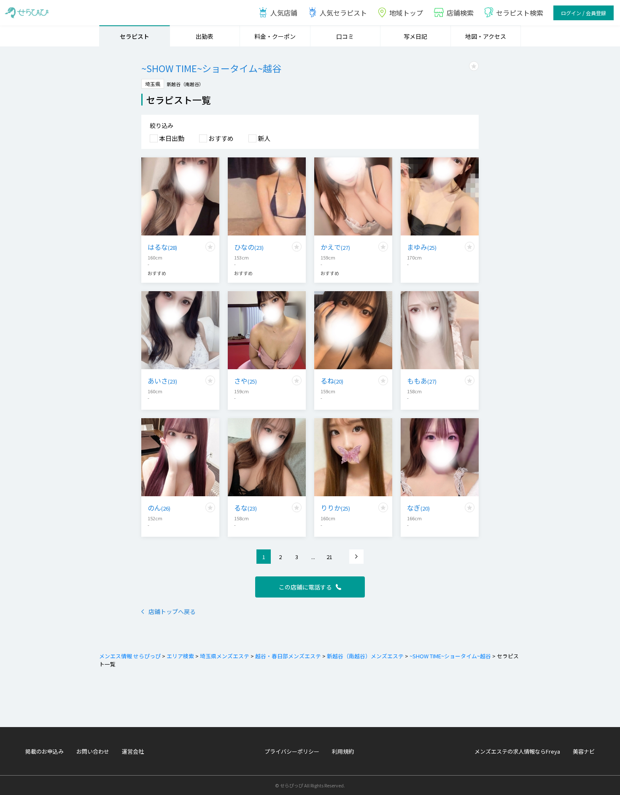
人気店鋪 (283, 13)
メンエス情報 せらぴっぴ (130, 656)
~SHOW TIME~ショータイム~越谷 (450, 656)
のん (159, 508)
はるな (162, 247)
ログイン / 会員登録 (583, 12)
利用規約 (343, 751)
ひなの (249, 247)
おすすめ (221, 138)
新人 (264, 138)
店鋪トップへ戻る (172, 611)
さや (245, 381)
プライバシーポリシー (291, 751)
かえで (335, 247)
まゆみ (422, 247)
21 (329, 557)
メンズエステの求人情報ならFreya (517, 751)
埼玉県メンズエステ (224, 656)
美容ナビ (584, 751)
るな (245, 508)
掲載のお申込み (44, 751)
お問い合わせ (92, 751)
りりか (335, 508)
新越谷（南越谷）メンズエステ (365, 656)
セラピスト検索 (519, 13)
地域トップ (406, 13)
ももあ (422, 381)
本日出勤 (171, 138)
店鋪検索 (460, 13)
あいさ (162, 381)
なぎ (418, 508)
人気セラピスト (343, 13)
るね (332, 381)
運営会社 (133, 751)
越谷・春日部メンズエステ (288, 656)
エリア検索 (180, 656)
